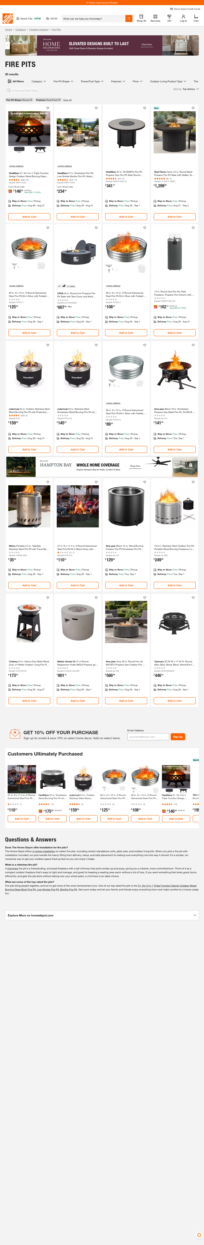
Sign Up (178, 736)
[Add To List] (47, 108)
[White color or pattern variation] (59, 286)
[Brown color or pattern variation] (64, 286)
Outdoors (20, 29)
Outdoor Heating (38, 29)
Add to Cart (29, 216)
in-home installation (43, 851)
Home (8, 29)
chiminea (12, 868)
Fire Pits (56, 29)
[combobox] (93, 18)
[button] (186, 89)
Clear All (67, 100)
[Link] (29, 163)
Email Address (135, 730)
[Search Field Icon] (128, 18)
